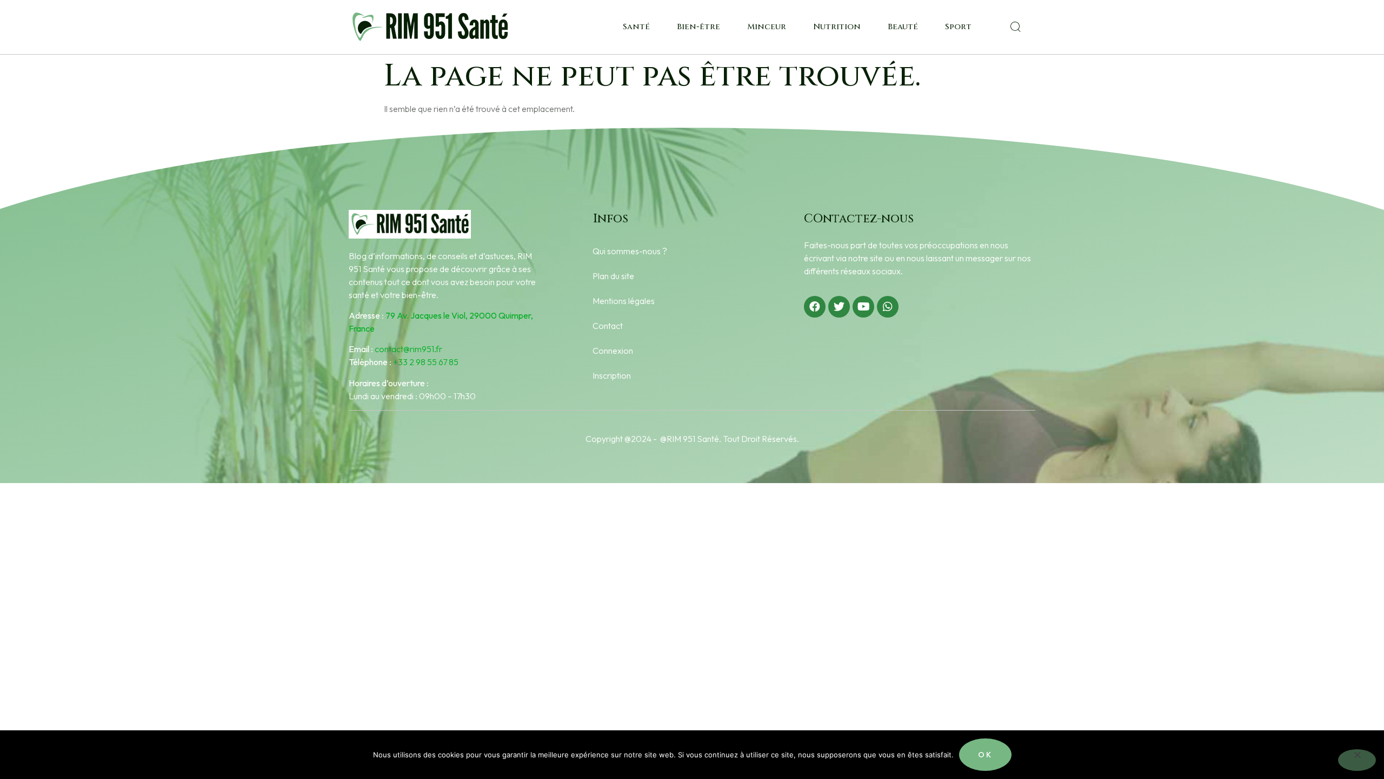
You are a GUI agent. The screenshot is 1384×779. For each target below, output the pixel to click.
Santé (636, 26)
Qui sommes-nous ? (630, 251)
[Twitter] (839, 307)
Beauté (903, 26)
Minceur (766, 26)
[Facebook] (815, 307)
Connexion (613, 350)
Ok (985, 755)
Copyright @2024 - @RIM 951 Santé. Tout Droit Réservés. (692, 438)
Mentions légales (624, 300)
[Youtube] (863, 307)
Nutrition (837, 26)
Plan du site (613, 275)
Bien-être (698, 26)
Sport (958, 26)
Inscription (612, 375)
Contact (608, 325)
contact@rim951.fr (408, 349)
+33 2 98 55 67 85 (425, 362)
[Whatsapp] (888, 307)
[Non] (1357, 760)
